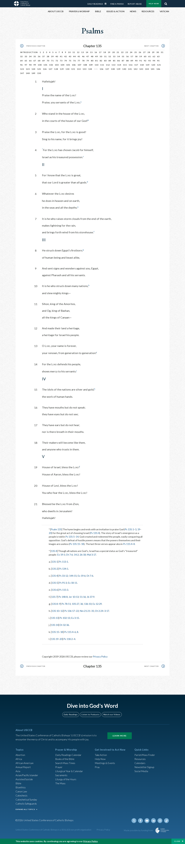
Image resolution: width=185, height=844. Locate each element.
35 (34, 56)
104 (62, 65)
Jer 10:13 (74, 596)
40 (57, 56)
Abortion (20, 754)
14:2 (76, 554)
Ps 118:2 (68, 638)
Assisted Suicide (24, 779)
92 (145, 60)
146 (158, 69)
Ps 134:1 (63, 568)
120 (153, 65)
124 (33, 69)
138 (113, 69)
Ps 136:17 (69, 610)
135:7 (54, 596)
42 (65, 56)
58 (136, 56)
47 (87, 56)
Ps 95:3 (63, 582)
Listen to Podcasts (90, 714)
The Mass (60, 783)
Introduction (29, 52)
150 (39, 73)
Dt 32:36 (64, 624)
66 (30, 60)
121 (159, 65)
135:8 (55, 603)
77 (79, 60)
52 (109, 56)
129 (62, 69)
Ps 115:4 (127, 543)
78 (83, 60)
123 (28, 69)
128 (56, 69)
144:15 (73, 575)
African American (24, 763)
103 (57, 65)
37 (43, 56)
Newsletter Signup (144, 767)
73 (61, 60)
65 (26, 60)
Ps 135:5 (69, 536)
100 (40, 65)
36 (39, 56)
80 (92, 60)
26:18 (83, 554)
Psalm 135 (56, 529)
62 (154, 56)
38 (48, 56)
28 (148, 52)
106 (74, 65)
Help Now (154, 4)
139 (118, 69)
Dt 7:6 (69, 554)
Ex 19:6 (81, 575)
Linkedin (153, 820)
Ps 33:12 (63, 575)
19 (109, 52)
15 (91, 52)
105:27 (75, 603)
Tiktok (166, 820)
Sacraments (61, 775)
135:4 (54, 550)
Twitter (134, 820)
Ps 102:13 (65, 617)
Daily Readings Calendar (106, 3)
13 (82, 52)
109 (91, 65)
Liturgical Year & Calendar (69, 771)
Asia (18, 771)
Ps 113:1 (63, 561)
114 (119, 65)
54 (118, 56)
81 (96, 60)
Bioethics (21, 787)
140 (124, 69)
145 (153, 69)
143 (141, 69)
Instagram (160, 820)
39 (52, 56)
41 (61, 56)
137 (107, 69)
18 (104, 52)
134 (90, 69)
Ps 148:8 (63, 596)
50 (101, 56)
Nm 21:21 (85, 610)
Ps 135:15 (74, 543)
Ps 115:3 (63, 589)
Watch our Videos (111, 714)
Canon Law (21, 791)
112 (108, 65)
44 (74, 56)
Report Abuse (135, 4)
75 (70, 60)
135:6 (55, 589)
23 (126, 52)
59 (140, 56)
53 (114, 56)
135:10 (55, 610)
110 (96, 65)
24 (131, 52)
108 (85, 65)
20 (113, 52)
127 (50, 69)
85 (114, 60)
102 (51, 65)
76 (74, 60)
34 (30, 56)
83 (105, 60)
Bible (18, 783)
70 (48, 60)
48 (92, 56)
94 (154, 60)
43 (70, 56)
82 (101, 60)
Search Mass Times (65, 763)
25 (135, 52)
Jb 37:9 (90, 596)
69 (43, 60)
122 (22, 69)
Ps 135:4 (94, 532)
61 (149, 56)
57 (132, 56)
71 (52, 60)
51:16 (83, 596)
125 (39, 69)
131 (73, 69)
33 (26, 56)
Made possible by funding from (138, 830)
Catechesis (21, 795)
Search (166, 3)
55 (123, 56)
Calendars (139, 763)
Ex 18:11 (72, 582)
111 (102, 65)
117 (136, 65)
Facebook (140, 820)
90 (136, 60)
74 (65, 60)
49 (96, 56)
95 (158, 60)
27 (144, 52)
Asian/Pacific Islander (27, 775)
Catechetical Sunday (26, 799)
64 (21, 60)
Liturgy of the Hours (65, 779)
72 (57, 60)
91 (140, 60)
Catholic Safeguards (26, 803)
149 (33, 73)
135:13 (54, 617)
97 (26, 65)
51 (105, 56)
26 (140, 52)
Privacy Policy (100, 656)
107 (79, 65)
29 (153, 52)
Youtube (147, 820)
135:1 (55, 561)
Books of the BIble (64, 758)
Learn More (120, 736)
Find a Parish (117, 4)
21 (118, 52)
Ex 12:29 (97, 603)
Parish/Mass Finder (144, 754)
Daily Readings (95, 4)
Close (177, 841)
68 (39, 60)
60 (145, 56)
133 (84, 69)
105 (68, 65)
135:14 (54, 624)
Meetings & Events (105, 763)
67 (34, 60)
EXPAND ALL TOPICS (25, 809)
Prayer (58, 767)
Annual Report (23, 767)
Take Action (101, 754)
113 (113, 65)
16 (96, 52)
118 (142, 65)
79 (87, 60)
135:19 (54, 638)
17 (100, 52)
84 (109, 60)
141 (130, 69)
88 (127, 60)
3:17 (106, 610)
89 (132, 60)
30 (157, 52)
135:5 (55, 582)
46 (83, 56)
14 (87, 52)
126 (45, 69)
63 (158, 56)
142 (135, 69)
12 (78, 52)
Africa (19, 758)
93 (149, 60)
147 (22, 73)
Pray (97, 767)
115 (125, 65)
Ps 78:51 (66, 603)
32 (21, 56)
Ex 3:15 (75, 617)
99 (34, 65)
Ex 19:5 (61, 554)
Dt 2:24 (99, 610)
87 (123, 60)
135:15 (55, 631)
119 (148, 65)
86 (118, 60)
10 (69, 52)
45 (79, 56)
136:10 (87, 603)
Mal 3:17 (91, 554)
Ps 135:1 (129, 529)
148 (28, 73)
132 (79, 69)
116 (130, 65)
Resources (140, 758)
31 (162, 52)
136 (101, 69)
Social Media (141, 771)
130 (67, 69)
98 (30, 65)
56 (127, 56)
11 (73, 52)
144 (147, 69)
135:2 (55, 568)
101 (45, 65)
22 (122, 52)
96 (21, 65)
